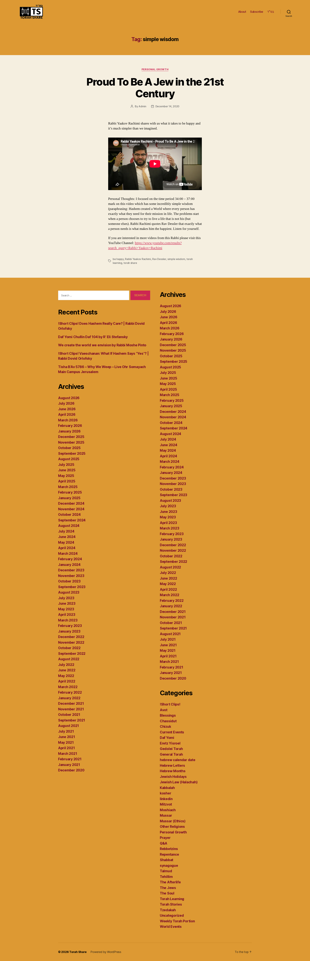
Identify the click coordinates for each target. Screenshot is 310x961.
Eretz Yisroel (170, 743)
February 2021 (70, 759)
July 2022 (66, 665)
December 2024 (71, 503)
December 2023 (71, 570)
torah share (130, 262)
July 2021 (66, 731)
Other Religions (172, 827)
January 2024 (69, 565)
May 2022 (66, 676)
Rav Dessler (159, 259)
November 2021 (71, 709)
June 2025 (66, 470)
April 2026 (66, 415)
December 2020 (71, 770)
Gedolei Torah (171, 749)
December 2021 (71, 704)
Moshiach (168, 810)
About (242, 11)
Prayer (165, 838)
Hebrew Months (173, 771)
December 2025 (71, 437)
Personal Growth (155, 69)
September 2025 (71, 454)
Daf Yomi (167, 738)
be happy (118, 259)
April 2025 (66, 481)
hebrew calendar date (177, 760)
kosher (165, 793)
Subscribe (256, 11)
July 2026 (66, 403)
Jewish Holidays (173, 777)
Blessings (168, 715)
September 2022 (71, 654)
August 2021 (68, 726)
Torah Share (78, 952)
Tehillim (166, 877)
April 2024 (66, 548)
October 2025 (69, 448)
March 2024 (68, 554)
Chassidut (168, 721)
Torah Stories (171, 904)
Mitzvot (166, 804)
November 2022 (71, 642)
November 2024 (71, 509)
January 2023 (69, 631)
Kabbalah (167, 788)
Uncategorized (172, 915)
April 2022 (66, 681)
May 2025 (66, 476)
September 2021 (71, 720)
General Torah (171, 754)
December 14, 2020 (167, 106)
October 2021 (69, 715)
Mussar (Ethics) (173, 821)
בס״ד (270, 11)
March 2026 (68, 420)
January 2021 (69, 765)
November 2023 (71, 576)
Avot (163, 710)
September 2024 (72, 520)
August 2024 (68, 526)
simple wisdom (176, 259)
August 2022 (68, 659)
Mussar (166, 815)
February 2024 (70, 559)
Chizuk (165, 727)
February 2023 (70, 626)
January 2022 (69, 698)
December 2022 (71, 637)
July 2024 (66, 531)
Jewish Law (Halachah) (178, 782)
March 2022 (67, 687)
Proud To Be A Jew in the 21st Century (155, 88)
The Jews (168, 888)
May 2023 (66, 609)
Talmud (166, 871)
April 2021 (66, 748)
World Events (171, 927)
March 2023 (67, 620)
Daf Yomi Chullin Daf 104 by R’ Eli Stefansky (93, 337)
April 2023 (66, 615)
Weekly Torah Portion (177, 921)
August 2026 (68, 398)
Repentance (169, 854)
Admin (142, 106)
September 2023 (71, 587)
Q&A (163, 843)
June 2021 (66, 737)
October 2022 (69, 648)
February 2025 (70, 492)
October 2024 (69, 515)
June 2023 (66, 603)
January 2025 (69, 498)
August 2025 (68, 459)
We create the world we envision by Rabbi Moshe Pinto (102, 345)
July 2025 (66, 465)
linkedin (166, 799)
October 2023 (69, 581)
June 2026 (67, 409)
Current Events (172, 732)
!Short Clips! (170, 704)
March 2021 (67, 754)
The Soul (167, 893)
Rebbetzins (169, 849)
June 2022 (66, 670)
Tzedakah (168, 910)
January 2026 (69, 431)
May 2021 (66, 742)
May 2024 (66, 542)
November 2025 (71, 442)
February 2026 (70, 426)
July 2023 (66, 598)
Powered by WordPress (105, 952)
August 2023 (68, 592)
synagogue (169, 866)
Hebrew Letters (172, 766)
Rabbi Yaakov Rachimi (138, 259)
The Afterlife (170, 882)
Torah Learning (172, 899)
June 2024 (67, 537)
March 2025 (67, 487)
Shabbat (166, 860)
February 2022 (70, 692)
